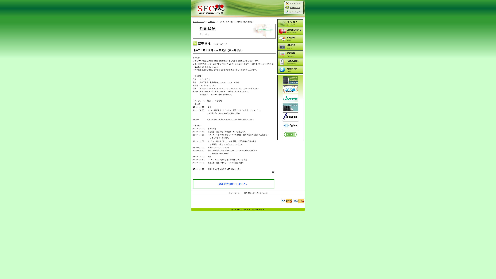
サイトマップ (295, 12)
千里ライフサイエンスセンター (212, 88)
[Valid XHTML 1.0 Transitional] (287, 202)
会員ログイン (295, 3)
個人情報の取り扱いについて (255, 193)
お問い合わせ (295, 8)
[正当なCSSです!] (299, 202)
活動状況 (211, 22)
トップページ (198, 22)
